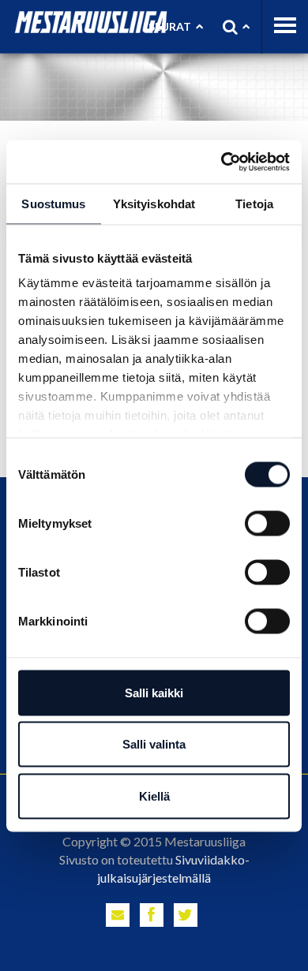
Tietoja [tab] (254, 204)
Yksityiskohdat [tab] (154, 204)
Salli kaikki (154, 692)
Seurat (169, 26)
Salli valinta (154, 744)
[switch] (267, 523)
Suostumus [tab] (53, 204)
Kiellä (154, 795)
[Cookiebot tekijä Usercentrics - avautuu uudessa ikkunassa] (221, 161)
